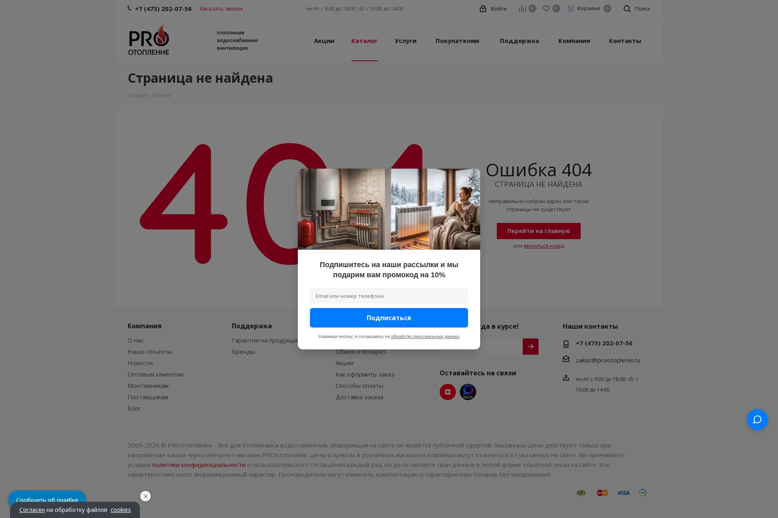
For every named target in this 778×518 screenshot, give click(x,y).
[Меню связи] (757, 419)
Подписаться (389, 317)
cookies (121, 509)
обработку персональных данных (425, 336)
